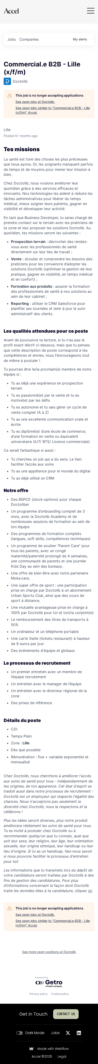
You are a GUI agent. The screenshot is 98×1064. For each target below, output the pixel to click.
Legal (62, 1057)
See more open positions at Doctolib (49, 952)
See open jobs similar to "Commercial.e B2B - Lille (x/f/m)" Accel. (52, 110)
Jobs (55, 1033)
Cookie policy (60, 994)
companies (29, 39)
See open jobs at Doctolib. (35, 102)
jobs (11, 39)
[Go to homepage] (11, 11)
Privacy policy (38, 994)
